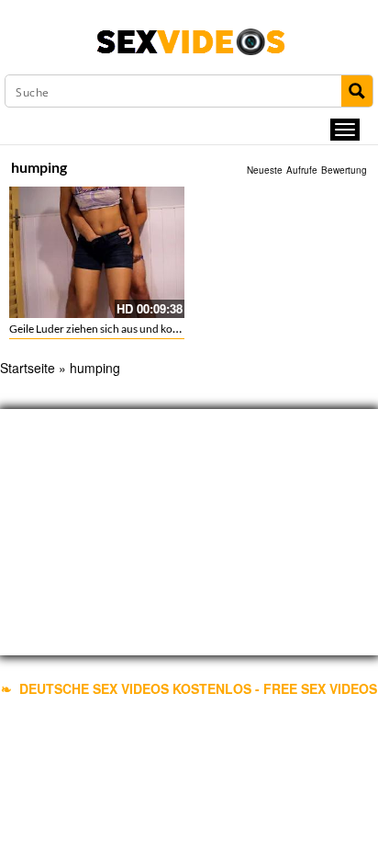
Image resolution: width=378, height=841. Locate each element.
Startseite (27, 367)
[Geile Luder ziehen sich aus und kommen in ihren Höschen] (96, 252)
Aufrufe (301, 170)
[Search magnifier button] (356, 91)
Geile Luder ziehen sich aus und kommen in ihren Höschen (147, 328)
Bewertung (344, 170)
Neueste (265, 170)
